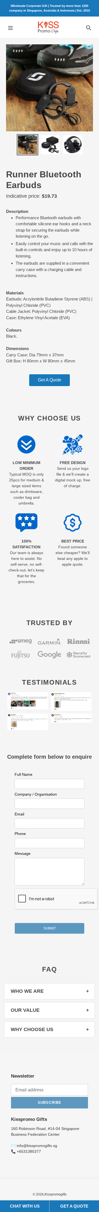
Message (23, 853)
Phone (20, 833)
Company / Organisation (36, 794)
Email (19, 814)
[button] (49, 928)
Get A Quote (49, 380)
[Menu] (10, 27)
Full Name (23, 774)
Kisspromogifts (56, 1194)
